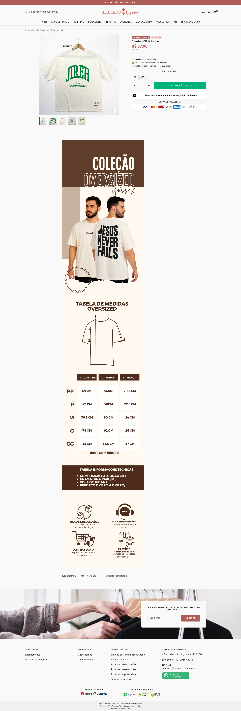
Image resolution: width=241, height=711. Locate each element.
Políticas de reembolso (123, 669)
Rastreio (71, 575)
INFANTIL (111, 21)
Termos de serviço (121, 679)
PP (135, 77)
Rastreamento (32, 654)
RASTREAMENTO (190, 21)
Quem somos (85, 654)
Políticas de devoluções (123, 664)
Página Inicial (31, 30)
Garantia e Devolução (36, 659)
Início (44, 21)
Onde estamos (85, 659)
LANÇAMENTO (144, 21)
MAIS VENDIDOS (60, 21)
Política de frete (119, 659)
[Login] (209, 12)
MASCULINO (95, 21)
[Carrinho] (214, 12)
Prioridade (90, 575)
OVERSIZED (126, 21)
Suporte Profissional (117, 575)
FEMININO (78, 21)
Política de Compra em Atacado (128, 654)
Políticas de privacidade (124, 674)
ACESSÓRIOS (163, 21)
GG (143, 77)
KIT (175, 21)
